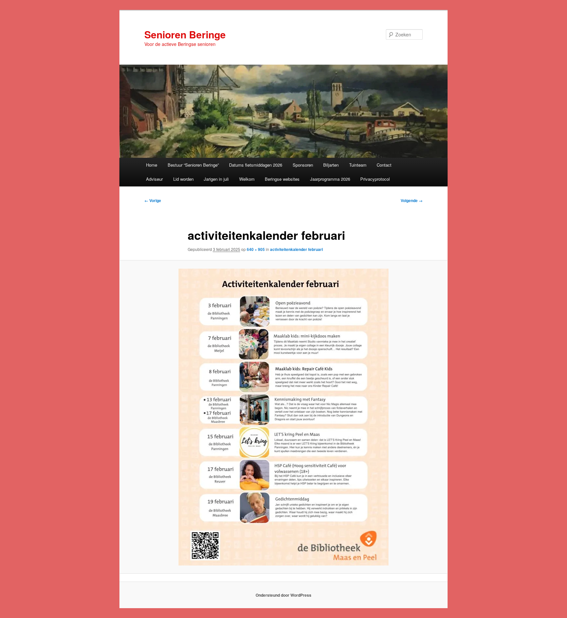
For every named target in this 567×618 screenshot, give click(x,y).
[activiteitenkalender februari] (283, 417)
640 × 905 (256, 249)
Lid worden (183, 179)
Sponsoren (303, 165)
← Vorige (152, 200)
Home (151, 165)
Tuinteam (358, 165)
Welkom (247, 179)
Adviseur (154, 179)
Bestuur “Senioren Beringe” (193, 165)
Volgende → (412, 200)
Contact (384, 165)
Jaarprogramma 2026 (330, 179)
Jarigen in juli (216, 179)
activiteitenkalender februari (296, 249)
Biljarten (331, 165)
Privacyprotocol (375, 179)
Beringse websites (282, 179)
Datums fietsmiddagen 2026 (255, 165)
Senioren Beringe (185, 34)
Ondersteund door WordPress (283, 595)
